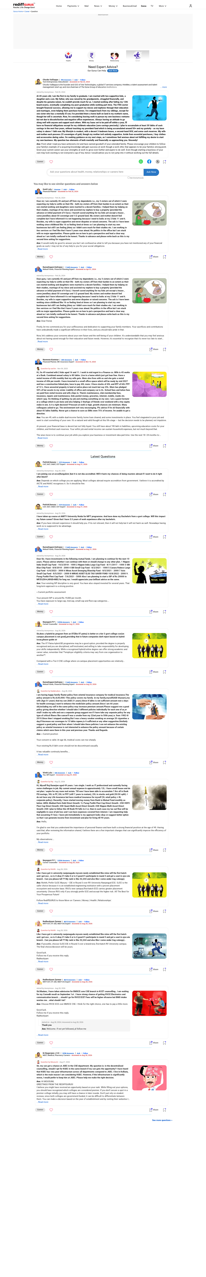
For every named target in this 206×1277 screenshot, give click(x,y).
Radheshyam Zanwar (52, 921)
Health (68, 61)
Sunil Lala (47, 189)
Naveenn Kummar (51, 360)
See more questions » (162, 1120)
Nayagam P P (49, 622)
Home (59, 6)
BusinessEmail (130, 6)
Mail (87, 6)
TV (152, 6)
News (96, 6)
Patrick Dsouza (49, 462)
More (161, 6)
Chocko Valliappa (50, 80)
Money (112, 6)
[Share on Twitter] (157, 161)
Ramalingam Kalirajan (53, 267)
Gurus (143, 6)
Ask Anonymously (137, 178)
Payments (72, 6)
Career (27, 11)
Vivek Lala (47, 773)
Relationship (114, 61)
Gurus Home (18, 11)
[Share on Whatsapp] (141, 161)
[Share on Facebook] (149, 161)
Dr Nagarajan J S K (51, 1053)
